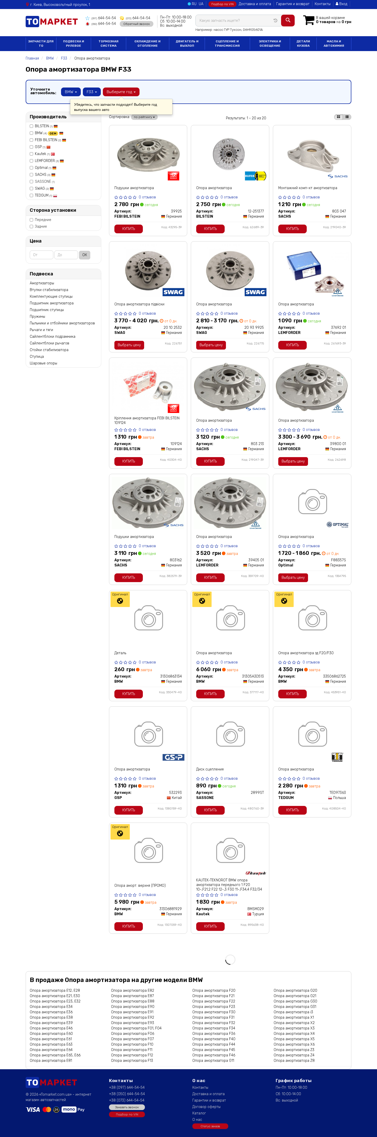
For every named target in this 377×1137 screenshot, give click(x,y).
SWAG (42, 188)
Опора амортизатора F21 (213, 996)
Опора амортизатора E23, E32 (55, 1001)
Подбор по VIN (222, 4)
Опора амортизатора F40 (213, 1039)
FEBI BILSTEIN (48, 140)
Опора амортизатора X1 (294, 1017)
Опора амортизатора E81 (51, 1060)
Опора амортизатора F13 (132, 1060)
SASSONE (45, 181)
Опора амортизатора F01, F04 (136, 1028)
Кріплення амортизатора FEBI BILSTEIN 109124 (147, 420)
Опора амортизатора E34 (51, 1007)
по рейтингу (143, 117)
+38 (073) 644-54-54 (126, 1100)
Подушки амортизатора (134, 188)
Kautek (42, 154)
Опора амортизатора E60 (51, 1034)
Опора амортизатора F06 (132, 1034)
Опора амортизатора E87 (132, 996)
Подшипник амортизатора (52, 303)
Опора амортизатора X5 (294, 1039)
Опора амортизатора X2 (294, 1023)
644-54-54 (104, 18)
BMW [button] (69, 92)
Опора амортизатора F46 (213, 1055)
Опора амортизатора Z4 (294, 1055)
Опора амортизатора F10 (132, 1044)
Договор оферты (206, 1107)
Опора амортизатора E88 (132, 1001)
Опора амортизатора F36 (213, 1034)
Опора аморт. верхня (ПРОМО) (140, 885)
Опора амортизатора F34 (213, 1028)
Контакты (323, 4)
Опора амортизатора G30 (295, 1001)
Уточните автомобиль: (43, 91)
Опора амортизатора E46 (51, 1028)
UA (201, 4)
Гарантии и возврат (209, 1100)
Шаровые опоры (43, 363)
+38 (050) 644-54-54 (127, 1094)
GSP (40, 147)
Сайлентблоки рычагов (49, 343)
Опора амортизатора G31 (295, 1007)
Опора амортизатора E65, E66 (55, 1055)
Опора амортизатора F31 (213, 1017)
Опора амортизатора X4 (294, 1034)
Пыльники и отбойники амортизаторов (62, 323)
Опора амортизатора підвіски (139, 304)
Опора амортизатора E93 (132, 1023)
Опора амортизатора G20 (295, 990)
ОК (84, 255)
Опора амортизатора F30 (213, 1012)
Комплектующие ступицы (51, 296)
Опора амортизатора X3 (294, 1028)
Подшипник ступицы (47, 310)
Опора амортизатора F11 (131, 1050)
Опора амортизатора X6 (294, 1044)
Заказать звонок (127, 1107)
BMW (45, 133)
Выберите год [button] (120, 92)
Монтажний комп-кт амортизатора (307, 188)
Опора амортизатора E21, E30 (55, 996)
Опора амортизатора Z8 (294, 1060)
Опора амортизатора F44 (213, 1044)
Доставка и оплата (255, 4)
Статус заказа (210, 1126)
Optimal (43, 168)
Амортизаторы (42, 283)
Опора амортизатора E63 (51, 1044)
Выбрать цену (129, 345)
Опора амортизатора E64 (51, 1050)
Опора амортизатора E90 (132, 1007)
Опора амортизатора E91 (132, 1012)
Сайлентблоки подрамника (52, 336)
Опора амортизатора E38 (51, 1017)
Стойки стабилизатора (49, 350)
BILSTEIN (44, 126)
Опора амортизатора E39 (51, 1023)
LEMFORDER (47, 161)
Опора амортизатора (214, 188)
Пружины (37, 316)
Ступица (37, 356)
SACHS (42, 174)
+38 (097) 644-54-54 (127, 1087)
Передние (43, 220)
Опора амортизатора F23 (213, 1007)
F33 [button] (90, 92)
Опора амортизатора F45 (213, 1050)
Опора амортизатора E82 (132, 990)
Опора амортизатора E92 (132, 1017)
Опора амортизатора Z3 (294, 1050)
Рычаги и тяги (41, 330)
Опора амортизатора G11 (213, 1060)
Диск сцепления (210, 769)
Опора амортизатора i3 (293, 1012)
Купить (128, 229)
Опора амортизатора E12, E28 (55, 990)
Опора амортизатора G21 (295, 996)
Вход (342, 4)
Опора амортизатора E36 (51, 1012)
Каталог (199, 1113)
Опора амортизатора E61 (51, 1039)
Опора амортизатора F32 (213, 1023)
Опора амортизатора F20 (213, 990)
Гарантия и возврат (293, 4)
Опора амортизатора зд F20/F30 (306, 653)
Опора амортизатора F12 (132, 1055)
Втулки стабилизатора (49, 290)
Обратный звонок (136, 24)
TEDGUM (43, 195)
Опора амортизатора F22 (213, 1001)
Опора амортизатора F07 (132, 1039)
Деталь (120, 653)
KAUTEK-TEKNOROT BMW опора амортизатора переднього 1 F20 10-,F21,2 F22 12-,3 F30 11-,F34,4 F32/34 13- (229, 887)
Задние (41, 226)
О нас (197, 1119)
